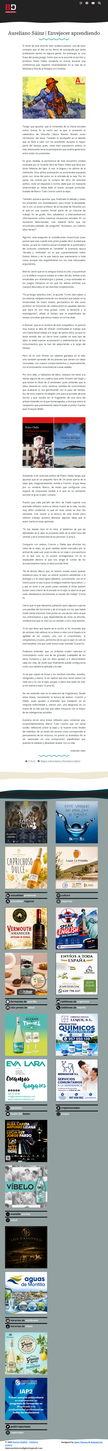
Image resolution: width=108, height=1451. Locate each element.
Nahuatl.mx (96, 1442)
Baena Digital (20, 1442)
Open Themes (81, 1442)
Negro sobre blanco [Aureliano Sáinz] (60, 761)
